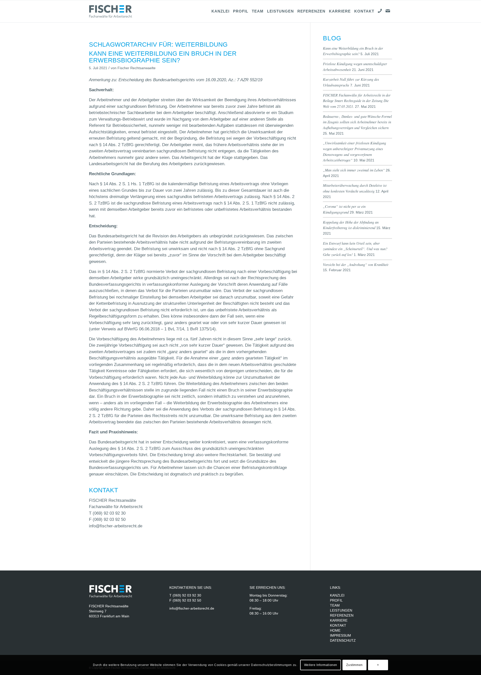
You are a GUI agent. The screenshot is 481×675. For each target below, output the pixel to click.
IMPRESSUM (340, 635)
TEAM (335, 605)
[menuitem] (220, 11)
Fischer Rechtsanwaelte (136, 68)
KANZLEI (337, 595)
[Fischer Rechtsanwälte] (113, 11)
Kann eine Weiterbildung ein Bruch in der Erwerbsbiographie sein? (162, 57)
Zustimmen (354, 665)
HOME (335, 630)
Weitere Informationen (320, 665)
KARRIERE (339, 620)
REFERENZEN (341, 615)
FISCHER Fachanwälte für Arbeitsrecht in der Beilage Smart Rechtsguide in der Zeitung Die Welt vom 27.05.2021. (357, 101)
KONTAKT (338, 625)
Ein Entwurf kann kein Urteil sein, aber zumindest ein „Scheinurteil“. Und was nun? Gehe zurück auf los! (355, 249)
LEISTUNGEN (341, 610)
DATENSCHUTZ (343, 640)
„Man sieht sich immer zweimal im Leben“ (354, 170)
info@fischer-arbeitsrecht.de (115, 526)
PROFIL (336, 600)
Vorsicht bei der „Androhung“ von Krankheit (355, 264)
